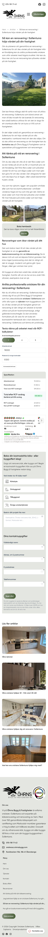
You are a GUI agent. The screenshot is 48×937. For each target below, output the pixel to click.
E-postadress (9, 567)
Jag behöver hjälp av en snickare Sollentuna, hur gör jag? (24, 899)
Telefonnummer (10, 579)
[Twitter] (10, 934)
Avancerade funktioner (9, 366)
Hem (5, 864)
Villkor (38, 926)
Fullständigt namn (11, 542)
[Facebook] (39, 4)
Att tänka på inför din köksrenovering (17, 894)
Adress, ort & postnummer (14, 555)
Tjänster (6, 874)
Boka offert (7, 884)
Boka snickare (8, 916)
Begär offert (10, 596)
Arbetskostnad (7, 346)
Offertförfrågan (39, 14)
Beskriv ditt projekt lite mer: (14, 512)
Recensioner (7, 889)
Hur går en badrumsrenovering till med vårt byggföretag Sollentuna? (24, 908)
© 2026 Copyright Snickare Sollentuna (18, 926)
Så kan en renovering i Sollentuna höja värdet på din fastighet (24, 903)
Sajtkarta (7, 929)
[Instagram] (44, 4)
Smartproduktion (20, 929)
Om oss (6, 869)
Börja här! (24, 233)
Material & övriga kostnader (11, 355)
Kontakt (6, 879)
